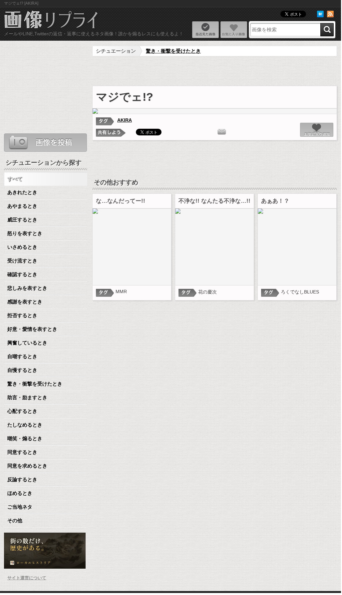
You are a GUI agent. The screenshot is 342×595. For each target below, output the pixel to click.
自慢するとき (22, 370)
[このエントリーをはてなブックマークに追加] (320, 15)
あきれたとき (22, 192)
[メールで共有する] (221, 132)
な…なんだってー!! (120, 201)
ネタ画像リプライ (51, 20)
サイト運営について (26, 578)
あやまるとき (22, 206)
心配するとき (22, 411)
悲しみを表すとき (27, 288)
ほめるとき (19, 493)
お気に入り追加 (316, 130)
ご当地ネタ (19, 507)
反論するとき (22, 479)
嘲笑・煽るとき (24, 438)
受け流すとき (22, 260)
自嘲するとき (22, 356)
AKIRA (124, 120)
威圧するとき (22, 219)
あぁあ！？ (275, 201)
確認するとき (22, 274)
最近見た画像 (205, 29)
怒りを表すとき (24, 233)
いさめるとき (22, 247)
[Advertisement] (215, 71)
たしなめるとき (24, 425)
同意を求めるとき (27, 466)
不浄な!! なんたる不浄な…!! (214, 201)
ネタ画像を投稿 (45, 142)
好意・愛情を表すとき (32, 329)
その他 (14, 520)
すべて (14, 178)
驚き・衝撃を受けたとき (173, 51)
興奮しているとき (27, 343)
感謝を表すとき (24, 302)
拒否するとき (22, 315)
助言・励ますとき (27, 397)
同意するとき (22, 452)
